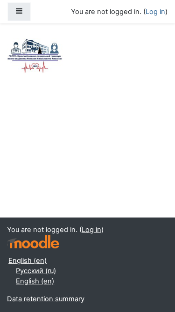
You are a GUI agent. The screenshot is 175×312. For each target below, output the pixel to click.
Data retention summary (45, 299)
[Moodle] (33, 242)
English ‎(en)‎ (27, 260)
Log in (155, 11)
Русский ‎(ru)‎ (36, 271)
